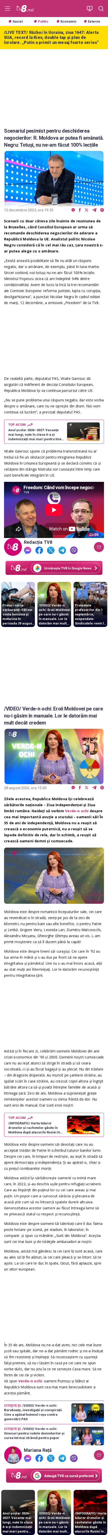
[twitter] (86, 210)
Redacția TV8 (38, 542)
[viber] (102, 210)
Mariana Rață (38, 1450)
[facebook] (80, 210)
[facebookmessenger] (73, 210)
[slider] (54, 899)
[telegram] (94, 210)
